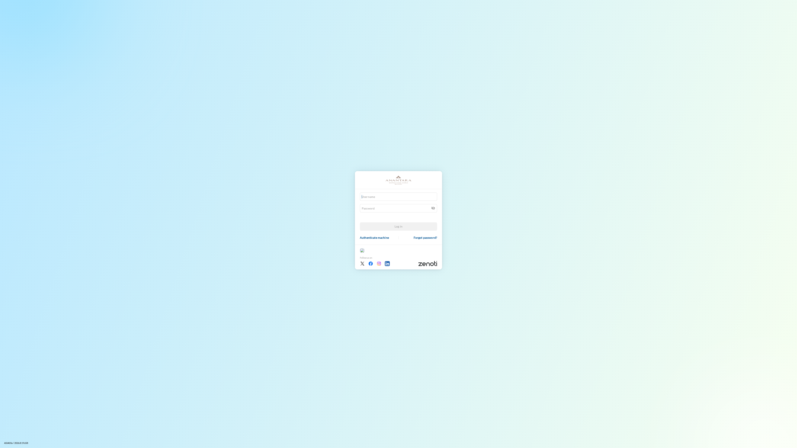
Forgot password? (425, 237)
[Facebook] (370, 263)
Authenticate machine (374, 237)
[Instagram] (378, 263)
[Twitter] (362, 263)
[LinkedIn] (387, 263)
